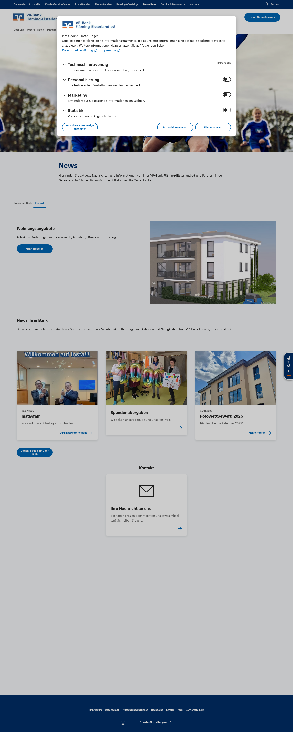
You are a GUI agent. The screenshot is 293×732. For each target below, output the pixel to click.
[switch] (227, 79)
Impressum (108, 50)
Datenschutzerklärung (78, 50)
